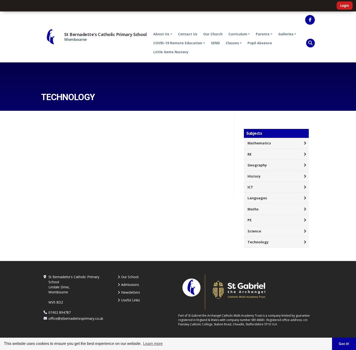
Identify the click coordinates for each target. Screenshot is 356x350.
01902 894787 (59, 312)
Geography (257, 165)
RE (250, 154)
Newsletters (130, 292)
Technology (258, 242)
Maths (253, 209)
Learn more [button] (153, 344)
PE (250, 220)
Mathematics (259, 143)
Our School (130, 277)
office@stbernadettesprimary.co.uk (75, 318)
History (254, 176)
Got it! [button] (344, 344)
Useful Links (130, 300)
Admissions (130, 284)
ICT (250, 187)
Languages (257, 198)
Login (344, 5)
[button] (310, 43)
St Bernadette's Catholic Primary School (105, 34)
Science (254, 231)
